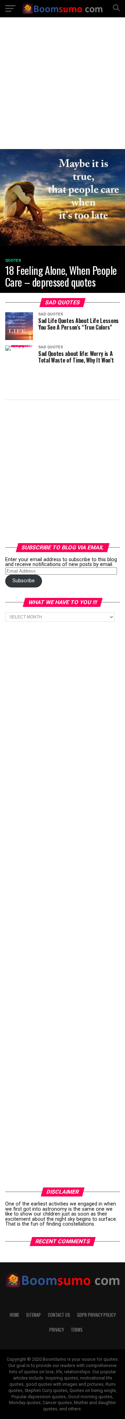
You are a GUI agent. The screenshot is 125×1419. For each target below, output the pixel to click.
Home (14, 1315)
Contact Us (59, 1315)
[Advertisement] (62, 88)
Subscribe (23, 581)
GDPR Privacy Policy (96, 1315)
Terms (77, 1329)
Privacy (56, 1329)
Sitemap (33, 1315)
